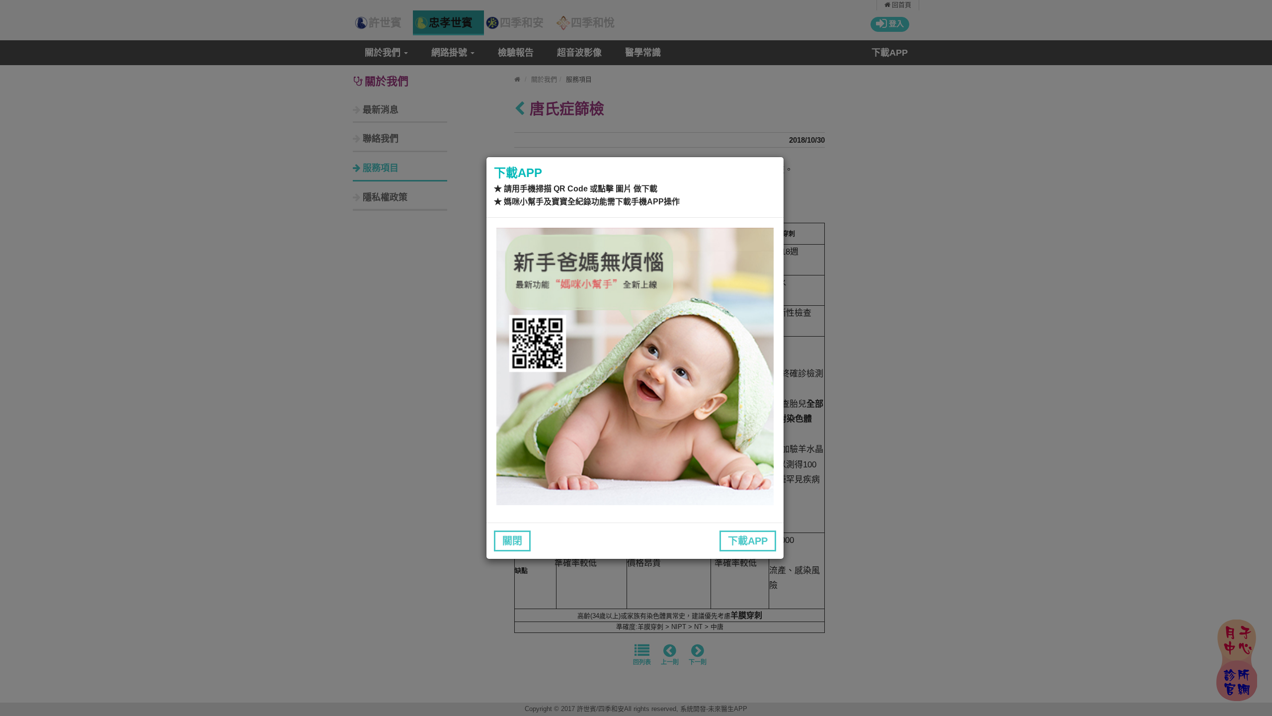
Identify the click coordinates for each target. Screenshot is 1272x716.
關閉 (512, 541)
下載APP (748, 541)
